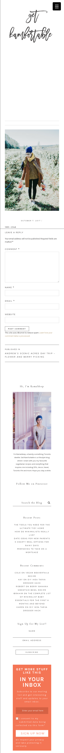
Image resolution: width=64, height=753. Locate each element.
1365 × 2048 (10, 227)
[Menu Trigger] (57, 6)
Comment (12, 249)
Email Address (32, 640)
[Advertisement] (32, 84)
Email (10, 301)
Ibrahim (18, 593)
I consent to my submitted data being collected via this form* (31, 721)
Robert (20, 586)
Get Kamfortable (31, 26)
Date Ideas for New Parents (32, 538)
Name (9, 287)
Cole (18, 573)
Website (10, 314)
